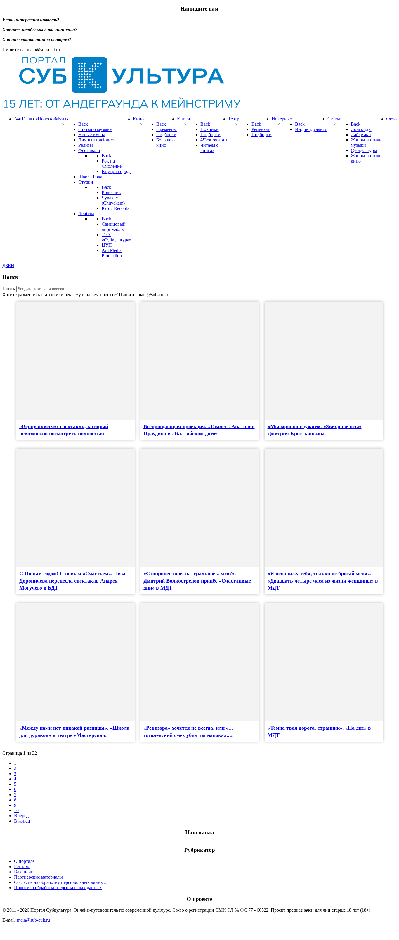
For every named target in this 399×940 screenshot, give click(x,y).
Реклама (22, 866)
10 (16, 810)
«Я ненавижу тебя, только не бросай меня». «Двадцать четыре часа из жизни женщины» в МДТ (323, 581)
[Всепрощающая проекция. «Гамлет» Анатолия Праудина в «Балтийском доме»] (199, 361)
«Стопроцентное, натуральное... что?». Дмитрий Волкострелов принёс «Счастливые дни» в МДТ (197, 581)
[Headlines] (121, 108)
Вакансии (24, 871)
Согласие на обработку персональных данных (60, 882)
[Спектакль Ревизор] (199, 662)
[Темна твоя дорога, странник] (324, 662)
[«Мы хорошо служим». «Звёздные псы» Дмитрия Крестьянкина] (324, 361)
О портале (24, 861)
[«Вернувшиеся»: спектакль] (75, 361)
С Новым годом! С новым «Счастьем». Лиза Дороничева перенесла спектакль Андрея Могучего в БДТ (72, 581)
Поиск (8, 288)
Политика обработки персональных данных (58, 887)
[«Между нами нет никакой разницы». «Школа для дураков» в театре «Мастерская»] (75, 662)
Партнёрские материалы (38, 877)
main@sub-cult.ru (33, 919)
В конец (22, 820)
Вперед (21, 815)
